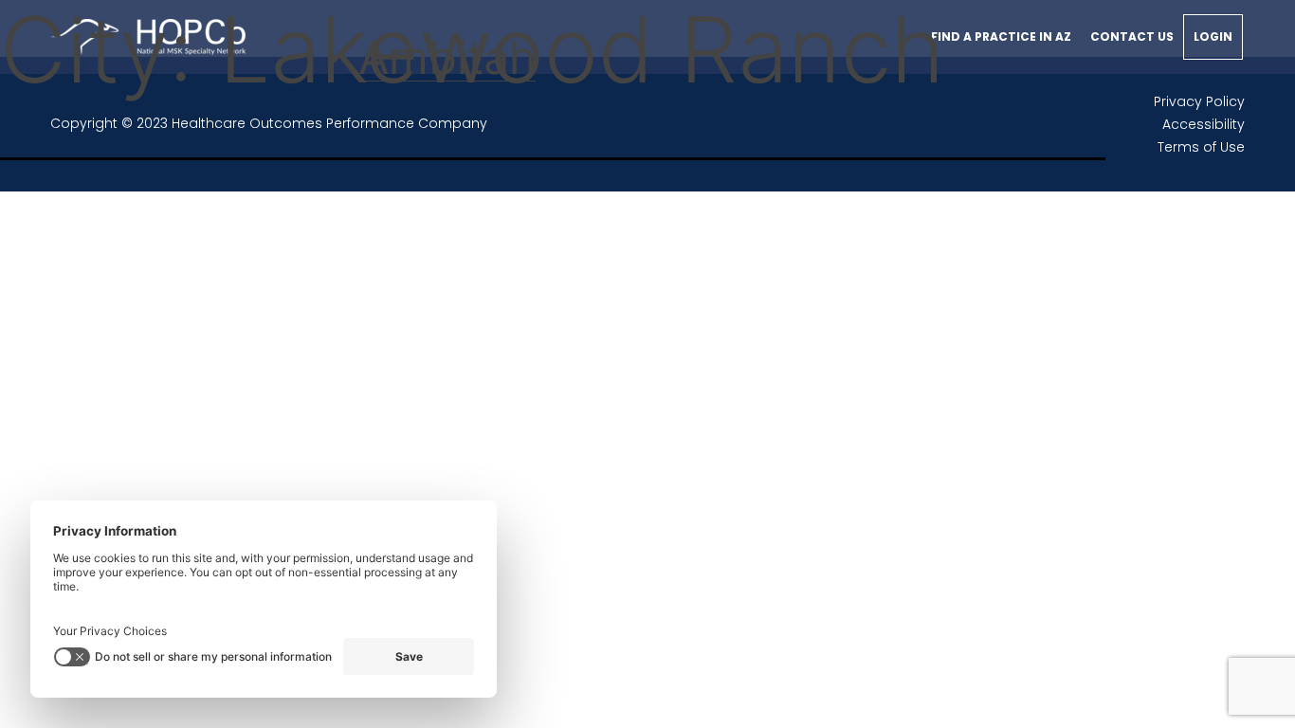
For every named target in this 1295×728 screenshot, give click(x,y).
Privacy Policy (1199, 101)
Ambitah (447, 57)
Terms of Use (1201, 146)
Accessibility (1203, 124)
